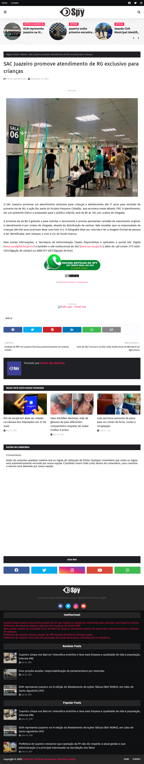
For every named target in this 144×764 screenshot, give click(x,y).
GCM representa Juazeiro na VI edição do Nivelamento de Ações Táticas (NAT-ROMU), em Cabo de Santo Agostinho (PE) (35, 30)
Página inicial (12, 54)
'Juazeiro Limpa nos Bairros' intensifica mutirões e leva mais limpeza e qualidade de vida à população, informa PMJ (79, 656)
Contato (14, 3)
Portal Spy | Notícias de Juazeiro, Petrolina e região (49, 759)
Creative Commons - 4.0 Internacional (75, 282)
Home (4, 3)
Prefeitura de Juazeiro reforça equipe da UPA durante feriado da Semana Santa (48, 634)
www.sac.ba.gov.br (92, 246)
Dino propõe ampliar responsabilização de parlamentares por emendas (61, 671)
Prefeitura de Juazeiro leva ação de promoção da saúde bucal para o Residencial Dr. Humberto (57, 637)
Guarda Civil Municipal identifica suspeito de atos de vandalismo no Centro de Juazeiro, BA (127, 30)
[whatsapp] (127, 570)
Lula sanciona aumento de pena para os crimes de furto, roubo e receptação (116, 422)
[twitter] (135, 3)
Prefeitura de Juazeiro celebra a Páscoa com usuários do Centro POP (42, 625)
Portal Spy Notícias (16, 78)
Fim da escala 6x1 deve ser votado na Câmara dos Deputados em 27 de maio (25, 422)
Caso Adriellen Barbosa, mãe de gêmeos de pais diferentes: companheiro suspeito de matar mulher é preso (69, 424)
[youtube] (100, 570)
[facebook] (129, 3)
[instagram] (140, 3)
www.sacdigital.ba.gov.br (19, 246)
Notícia (24, 54)
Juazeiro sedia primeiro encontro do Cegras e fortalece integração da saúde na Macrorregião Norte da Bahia (81, 30)
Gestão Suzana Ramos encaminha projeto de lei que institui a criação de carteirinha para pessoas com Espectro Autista (71, 622)
